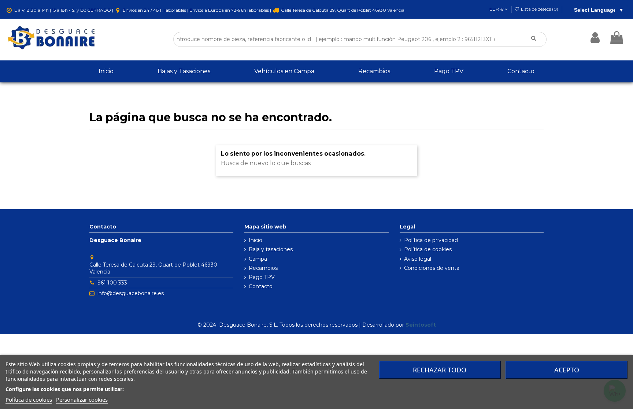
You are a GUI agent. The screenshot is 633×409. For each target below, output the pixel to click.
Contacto (261, 286)
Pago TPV (262, 277)
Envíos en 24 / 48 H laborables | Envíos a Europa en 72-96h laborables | (197, 10)
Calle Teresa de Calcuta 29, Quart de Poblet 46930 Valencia (342, 10)
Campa (258, 259)
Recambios (263, 268)
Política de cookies (428, 249)
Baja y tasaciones (271, 249)
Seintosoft (421, 324)
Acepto (566, 369)
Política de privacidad (431, 240)
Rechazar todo (439, 369)
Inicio (255, 240)
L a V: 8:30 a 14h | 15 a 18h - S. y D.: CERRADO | (63, 10)
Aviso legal (417, 259)
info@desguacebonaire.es (130, 293)
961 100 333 (112, 282)
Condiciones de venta (431, 268)
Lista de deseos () (539, 9)
